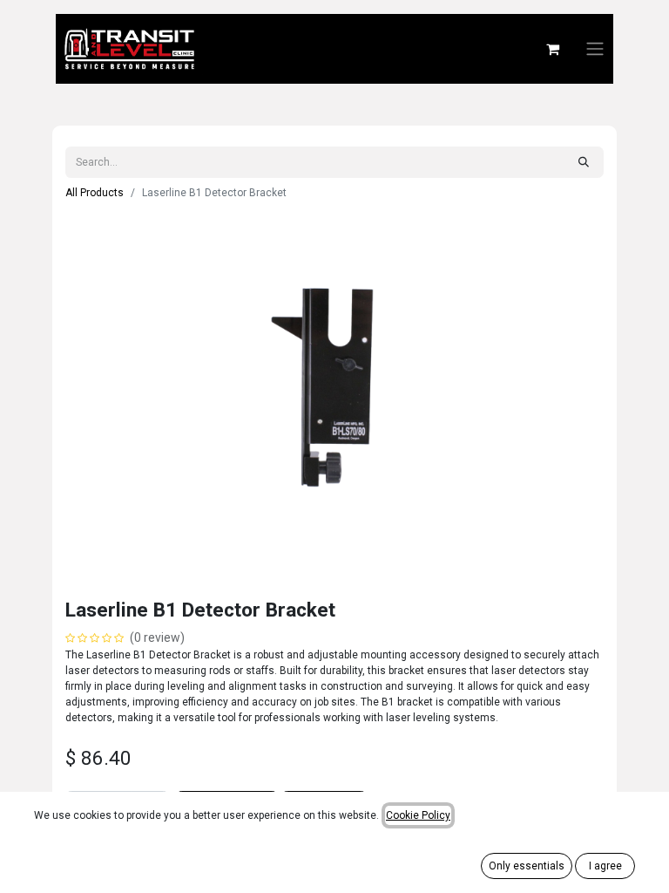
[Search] (584, 162)
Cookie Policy (418, 815)
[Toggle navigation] (595, 49)
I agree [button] (605, 866)
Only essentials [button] (526, 866)
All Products (94, 193)
